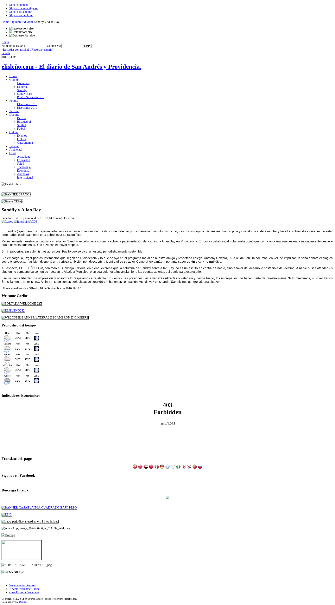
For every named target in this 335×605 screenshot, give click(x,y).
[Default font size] (21, 32)
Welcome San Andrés (22, 585)
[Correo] (7, 221)
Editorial (27, 21)
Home (5, 21)
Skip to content (18, 4)
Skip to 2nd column (21, 15)
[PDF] (32, 221)
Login (5, 42)
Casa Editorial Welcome (24, 592)
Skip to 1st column (20, 11)
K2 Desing (20, 601)
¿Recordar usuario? (42, 49)
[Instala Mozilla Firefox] (167, 498)
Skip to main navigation (23, 8)
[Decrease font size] (22, 35)
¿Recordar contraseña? (15, 49)
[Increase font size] (21, 28)
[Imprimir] (21, 221)
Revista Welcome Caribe (24, 588)
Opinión (16, 21)
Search (6, 53)
